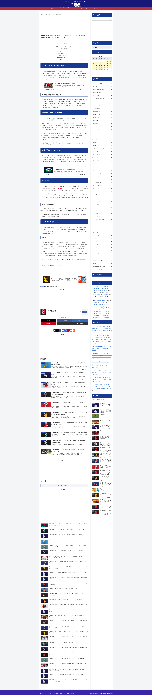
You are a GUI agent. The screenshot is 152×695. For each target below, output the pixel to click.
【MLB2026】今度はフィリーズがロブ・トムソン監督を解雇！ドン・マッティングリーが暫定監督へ (102, 337)
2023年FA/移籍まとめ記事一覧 (101, 313)
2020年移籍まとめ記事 (99, 300)
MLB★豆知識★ (56, 693)
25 (96, 69)
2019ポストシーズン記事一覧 (101, 288)
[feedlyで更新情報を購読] (71, 330)
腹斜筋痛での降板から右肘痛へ (64, 49)
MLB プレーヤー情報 (48, 693)
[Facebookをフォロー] (60, 330)
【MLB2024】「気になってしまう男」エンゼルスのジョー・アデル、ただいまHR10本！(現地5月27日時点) (102, 386)
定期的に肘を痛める (63, 55)
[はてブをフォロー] (63, 330)
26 (99, 69)
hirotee (95, 359)
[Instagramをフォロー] (65, 330)
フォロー (85, 311)
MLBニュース (62, 693)
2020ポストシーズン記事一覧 (101, 294)
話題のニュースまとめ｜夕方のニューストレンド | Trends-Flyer (102, 341)
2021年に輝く (60, 53)
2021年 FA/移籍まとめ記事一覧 (101, 304)
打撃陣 (60, 59)
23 (110, 67)
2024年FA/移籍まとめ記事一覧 (101, 317)
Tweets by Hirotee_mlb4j (98, 399)
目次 (62, 43)
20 (102, 67)
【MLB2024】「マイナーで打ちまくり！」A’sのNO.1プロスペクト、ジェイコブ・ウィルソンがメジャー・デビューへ (102, 355)
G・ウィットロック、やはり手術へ (64, 46)
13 (102, 65)
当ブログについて (69, 693)
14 (104, 65)
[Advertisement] (64, 24)
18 (96, 67)
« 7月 (93, 74)
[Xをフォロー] (57, 330)
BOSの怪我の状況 (61, 57)
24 (93, 69)
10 (93, 65)
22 (107, 67)
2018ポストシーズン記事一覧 (101, 286)
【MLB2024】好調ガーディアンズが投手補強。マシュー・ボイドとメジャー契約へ (102, 372)
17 (93, 67)
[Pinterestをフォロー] (68, 330)
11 (96, 65)
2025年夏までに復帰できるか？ (65, 48)
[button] (64, 323)
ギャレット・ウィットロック (52, 286)
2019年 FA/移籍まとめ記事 (100, 290)
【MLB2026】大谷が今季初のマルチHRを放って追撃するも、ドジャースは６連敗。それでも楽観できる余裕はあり (101, 328)
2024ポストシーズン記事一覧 (101, 315)
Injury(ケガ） (44, 286)
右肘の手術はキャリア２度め (63, 51)
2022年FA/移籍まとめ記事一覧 (101, 311)
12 (99, 65)
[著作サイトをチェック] (54, 330)
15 (107, 65)
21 (104, 67)
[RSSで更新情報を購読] (74, 330)
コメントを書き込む (64, 485)
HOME (41, 693)
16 (110, 65)
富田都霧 (94, 350)
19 (99, 67)
